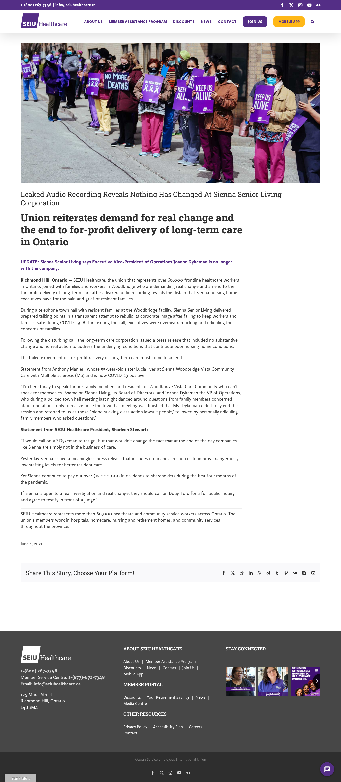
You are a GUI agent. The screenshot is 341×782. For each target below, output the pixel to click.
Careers (195, 727)
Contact (169, 668)
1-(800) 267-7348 (36, 4)
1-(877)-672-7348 (86, 677)
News (152, 668)
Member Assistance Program (171, 661)
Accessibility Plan (168, 727)
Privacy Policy (135, 727)
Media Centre (135, 703)
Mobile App (133, 674)
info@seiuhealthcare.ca (75, 4)
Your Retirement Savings (168, 697)
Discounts (132, 668)
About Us (131, 661)
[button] (312, 21)
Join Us (188, 668)
